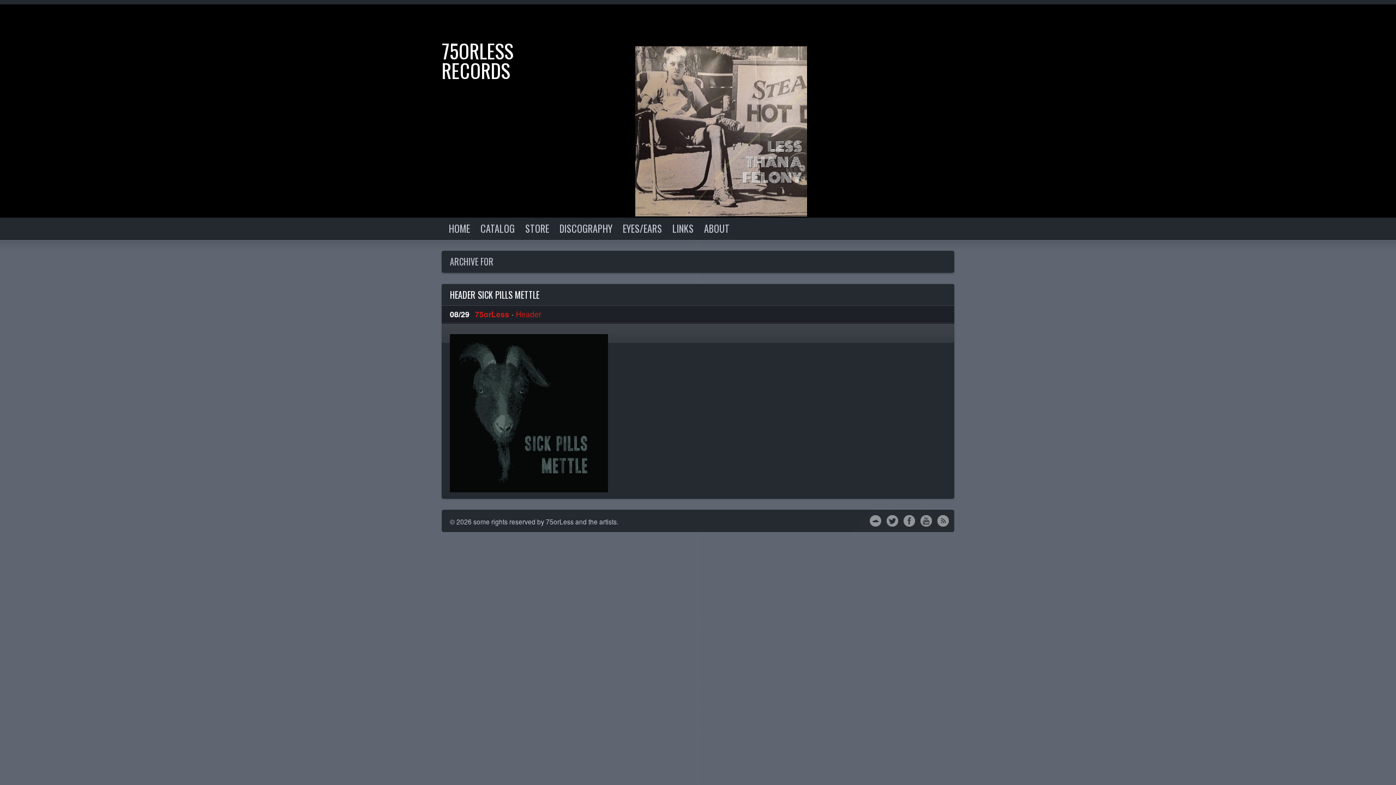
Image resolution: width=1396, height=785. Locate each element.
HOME (459, 228)
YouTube (926, 520)
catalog (497, 228)
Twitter (892, 520)
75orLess (492, 314)
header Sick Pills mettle (494, 294)
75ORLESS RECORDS (478, 60)
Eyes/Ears (642, 228)
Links (683, 228)
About (717, 228)
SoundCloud (875, 520)
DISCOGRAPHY (585, 228)
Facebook (909, 520)
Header (528, 314)
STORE (537, 228)
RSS (943, 520)
